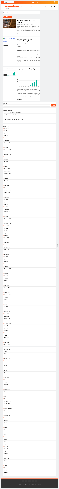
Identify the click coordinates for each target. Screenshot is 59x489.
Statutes (5, 467)
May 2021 (6, 261)
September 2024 (7, 176)
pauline (19, 24)
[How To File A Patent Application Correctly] (9, 23)
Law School (6, 427)
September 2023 (7, 195)
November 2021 (7, 247)
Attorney (5, 353)
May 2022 (6, 233)
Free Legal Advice (7, 398)
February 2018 (7, 340)
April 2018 (6, 335)
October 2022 (7, 221)
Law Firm (5, 75)
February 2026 (7, 142)
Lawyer (5, 437)
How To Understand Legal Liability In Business (13, 112)
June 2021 (6, 259)
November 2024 (7, 173)
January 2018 (6, 342)
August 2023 (6, 197)
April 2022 (6, 235)
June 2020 (6, 273)
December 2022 (7, 216)
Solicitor (5, 460)
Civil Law (6, 370)
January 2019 (6, 313)
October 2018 (7, 321)
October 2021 (7, 249)
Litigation (6, 451)
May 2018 (6, 332)
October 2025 (7, 152)
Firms (32, 7)
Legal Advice (6, 446)
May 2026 (6, 135)
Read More (19, 35)
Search (5, 103)
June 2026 (6, 133)
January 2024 (6, 185)
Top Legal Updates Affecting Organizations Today (14, 119)
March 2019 (6, 309)
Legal (5, 441)
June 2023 (6, 202)
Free (37, 7)
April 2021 (6, 264)
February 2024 (7, 183)
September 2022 (7, 223)
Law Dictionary (7, 413)
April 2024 (6, 178)
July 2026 (6, 130)
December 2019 (7, 287)
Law (41, 7)
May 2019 (6, 304)
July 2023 (6, 199)
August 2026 (6, 128)
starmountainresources (13, 6)
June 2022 (6, 230)
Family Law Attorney (8, 389)
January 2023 (6, 214)
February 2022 (7, 240)
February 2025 (7, 168)
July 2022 (6, 228)
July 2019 (6, 299)
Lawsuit (5, 432)
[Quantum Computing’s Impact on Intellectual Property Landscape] (9, 42)
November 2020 (7, 268)
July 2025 (6, 157)
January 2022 (6, 242)
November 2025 (7, 149)
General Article (7, 403)
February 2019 (7, 311)
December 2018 (7, 316)
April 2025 (6, 164)
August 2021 (6, 254)
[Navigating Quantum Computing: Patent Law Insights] (9, 72)
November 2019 (7, 290)
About (27, 7)
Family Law (6, 384)
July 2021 (6, 256)
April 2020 (6, 278)
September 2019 (7, 294)
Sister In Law (6, 456)
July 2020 (6, 271)
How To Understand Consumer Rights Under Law (13, 117)
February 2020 (7, 283)
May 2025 (6, 161)
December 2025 (7, 147)
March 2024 (6, 180)
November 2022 (7, 218)
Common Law (6, 375)
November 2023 (7, 190)
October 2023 (7, 192)
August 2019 (6, 297)
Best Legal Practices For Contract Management (13, 122)
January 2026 (6, 145)
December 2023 (7, 187)
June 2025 (6, 159)
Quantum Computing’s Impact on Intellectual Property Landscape (26, 40)
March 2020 (6, 280)
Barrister (5, 363)
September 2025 (7, 154)
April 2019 (6, 306)
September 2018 (7, 323)
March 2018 (6, 337)
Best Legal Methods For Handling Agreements (13, 114)
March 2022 (6, 237)
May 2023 (6, 204)
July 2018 (6, 328)
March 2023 (6, 209)
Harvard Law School (8, 406)
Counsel (5, 26)
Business (5, 368)
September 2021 (7, 252)
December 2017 (7, 344)
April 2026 (6, 138)
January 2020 (6, 285)
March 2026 (6, 140)
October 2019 (7, 292)
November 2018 (7, 318)
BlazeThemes (32, 486)
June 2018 (6, 330)
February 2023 (7, 211)
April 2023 (6, 206)
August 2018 (6, 325)
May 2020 (6, 275)
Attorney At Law (7, 358)
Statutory (5, 472)
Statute (46, 7)
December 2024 (7, 171)
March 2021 (6, 266)
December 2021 (7, 245)
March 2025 (6, 166)
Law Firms (5, 45)
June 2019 (6, 302)
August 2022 (6, 225)
